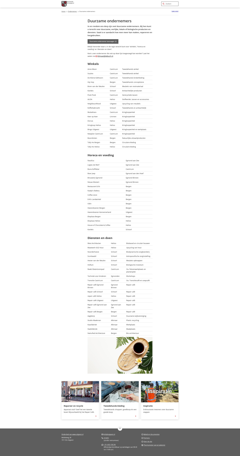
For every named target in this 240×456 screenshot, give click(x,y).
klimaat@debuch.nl (105, 56)
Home (63, 11)
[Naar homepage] (69, 4)
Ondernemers (72, 11)
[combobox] (169, 4)
